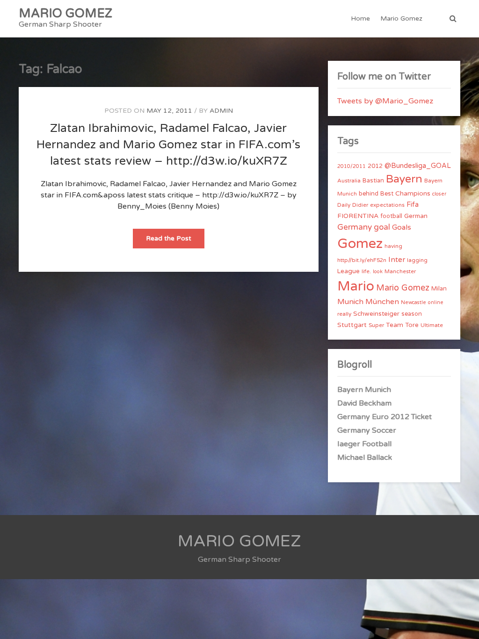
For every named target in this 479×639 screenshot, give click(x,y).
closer (439, 194)
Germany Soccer (366, 430)
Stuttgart (352, 325)
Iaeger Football (364, 444)
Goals (401, 227)
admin (221, 111)
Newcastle (413, 302)
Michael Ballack (364, 457)
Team (394, 325)
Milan (439, 288)
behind (368, 193)
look (378, 272)
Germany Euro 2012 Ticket (384, 416)
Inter (396, 259)
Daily (343, 205)
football (391, 216)
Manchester (400, 271)
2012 (375, 166)
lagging (417, 260)
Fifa (412, 205)
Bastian (373, 180)
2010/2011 (351, 166)
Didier (360, 205)
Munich (350, 301)
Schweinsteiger (376, 314)
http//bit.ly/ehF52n (361, 260)
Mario (355, 286)
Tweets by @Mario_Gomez (385, 101)
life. (366, 271)
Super (376, 325)
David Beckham (364, 403)
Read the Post (175, 241)
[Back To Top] (463, 624)
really (344, 314)
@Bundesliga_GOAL (418, 166)
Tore (412, 325)
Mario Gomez (401, 18)
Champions (412, 193)
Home (360, 18)
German (416, 216)
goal (382, 227)
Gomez (360, 243)
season (411, 314)
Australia (349, 180)
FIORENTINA (357, 216)
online (435, 302)
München (382, 301)
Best (386, 193)
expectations (387, 205)
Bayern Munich (364, 389)
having (393, 246)
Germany (354, 227)
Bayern (404, 179)
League (348, 271)
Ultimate (432, 325)
